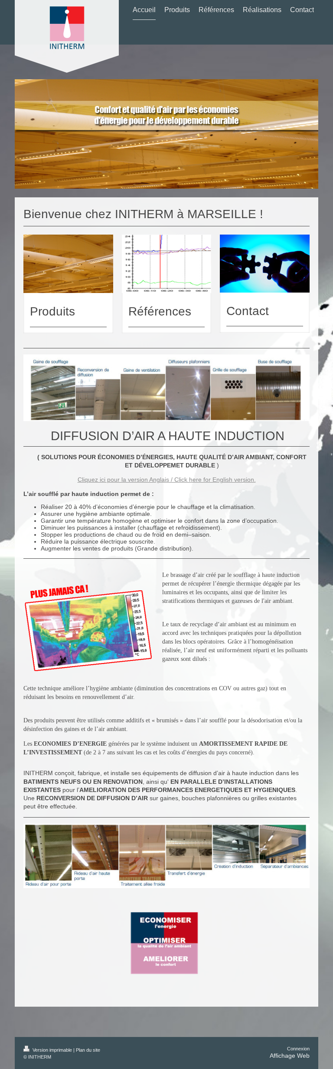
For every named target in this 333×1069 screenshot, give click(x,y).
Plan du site (88, 1050)
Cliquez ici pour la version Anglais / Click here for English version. (167, 479)
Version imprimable (52, 1050)
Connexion (298, 1048)
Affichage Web (290, 1055)
